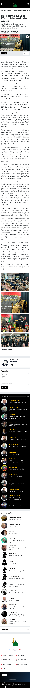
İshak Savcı (12, 422)
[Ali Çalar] (4, 416)
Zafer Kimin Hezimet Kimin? (17, 491)
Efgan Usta (12, 546)
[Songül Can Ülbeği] (4, 518)
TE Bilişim (19, 679)
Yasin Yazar (12, 605)
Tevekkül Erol (13, 407)
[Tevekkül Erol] (4, 409)
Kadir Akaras (13, 429)
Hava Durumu (21, 655)
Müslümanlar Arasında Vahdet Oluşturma (18, 410)
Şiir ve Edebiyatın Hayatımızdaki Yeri (18, 432)
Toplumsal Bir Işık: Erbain (16, 593)
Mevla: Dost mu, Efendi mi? (17, 469)
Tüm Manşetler (7, 664)
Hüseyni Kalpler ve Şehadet (17, 506)
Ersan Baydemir (14, 489)
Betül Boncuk (13, 538)
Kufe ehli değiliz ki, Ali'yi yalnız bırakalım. (18, 622)
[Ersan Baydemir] (4, 490)
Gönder (4, 387)
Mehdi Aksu (12, 459)
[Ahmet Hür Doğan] (4, 525)
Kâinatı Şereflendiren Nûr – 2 (17, 402)
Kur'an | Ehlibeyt (6, 10)
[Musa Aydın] (4, 453)
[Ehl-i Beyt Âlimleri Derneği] (14, 4)
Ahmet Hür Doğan (14, 524)
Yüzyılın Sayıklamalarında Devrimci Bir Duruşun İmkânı (17, 615)
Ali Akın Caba (13, 481)
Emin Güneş (12, 598)
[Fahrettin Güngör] (4, 401)
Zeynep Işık (12, 582)
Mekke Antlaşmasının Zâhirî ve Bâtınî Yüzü (18, 424)
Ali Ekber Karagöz (14, 504)
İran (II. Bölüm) (13, 563)
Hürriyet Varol (13, 444)
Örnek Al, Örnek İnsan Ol (16, 476)
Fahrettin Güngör (14, 400)
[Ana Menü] (1, 4)
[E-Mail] (11, 365)
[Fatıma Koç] (4, 569)
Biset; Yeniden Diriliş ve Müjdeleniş (16, 556)
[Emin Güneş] (4, 599)
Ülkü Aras (12, 532)
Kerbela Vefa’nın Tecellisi (16, 534)
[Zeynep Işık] (4, 584)
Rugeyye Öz (12, 591)
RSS (5, 675)
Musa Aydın (12, 452)
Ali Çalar (12, 414)
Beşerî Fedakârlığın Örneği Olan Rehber (18, 548)
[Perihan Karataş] (4, 577)
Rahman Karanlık (14, 495)
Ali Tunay (12, 619)
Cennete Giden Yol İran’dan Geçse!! (17, 483)
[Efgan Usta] (4, 547)
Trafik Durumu (6, 659)
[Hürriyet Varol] (4, 446)
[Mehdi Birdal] (4, 475)
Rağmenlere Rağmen (15, 519)
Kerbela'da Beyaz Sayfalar (16, 578)
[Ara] (28, 4)
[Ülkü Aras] (4, 533)
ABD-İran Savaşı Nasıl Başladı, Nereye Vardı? (17, 447)
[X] (13, 650)
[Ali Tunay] (4, 621)
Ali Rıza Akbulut (14, 437)
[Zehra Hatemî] (4, 614)
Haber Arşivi (6, 668)
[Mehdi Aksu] (4, 460)
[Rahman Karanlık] (4, 497)
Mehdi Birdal (13, 474)
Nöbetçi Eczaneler (8, 655)
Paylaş (4, 53)
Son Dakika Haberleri (22, 664)
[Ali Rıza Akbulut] (4, 438)
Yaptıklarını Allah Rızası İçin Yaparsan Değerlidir (17, 417)
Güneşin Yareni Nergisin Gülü (17, 571)
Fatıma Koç (12, 568)
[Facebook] (10, 650)
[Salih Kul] (4, 562)
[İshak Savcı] (4, 424)
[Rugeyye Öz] (4, 592)
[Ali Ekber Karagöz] (4, 505)
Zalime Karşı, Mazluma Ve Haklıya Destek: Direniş (16, 498)
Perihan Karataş (14, 576)
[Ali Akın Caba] (4, 482)
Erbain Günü (12, 526)
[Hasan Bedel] (5, 362)
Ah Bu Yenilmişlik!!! (14, 600)
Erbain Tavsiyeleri (14, 454)
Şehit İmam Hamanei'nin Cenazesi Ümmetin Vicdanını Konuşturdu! (17, 461)
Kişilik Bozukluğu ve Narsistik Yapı (17, 541)
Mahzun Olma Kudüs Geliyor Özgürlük (17, 607)
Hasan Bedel (14, 361)
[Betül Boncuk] (4, 540)
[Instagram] (16, 650)
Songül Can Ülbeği (15, 517)
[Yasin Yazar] (4, 606)
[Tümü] (28, 396)
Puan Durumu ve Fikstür (21, 660)
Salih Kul (12, 561)
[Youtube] (19, 650)
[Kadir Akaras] (4, 431)
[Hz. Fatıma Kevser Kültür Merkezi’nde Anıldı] (15, 42)
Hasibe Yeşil (12, 553)
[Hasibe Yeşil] (4, 555)
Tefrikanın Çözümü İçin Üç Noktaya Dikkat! (16, 585)
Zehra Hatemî (13, 612)
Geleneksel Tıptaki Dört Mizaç (17, 439)
